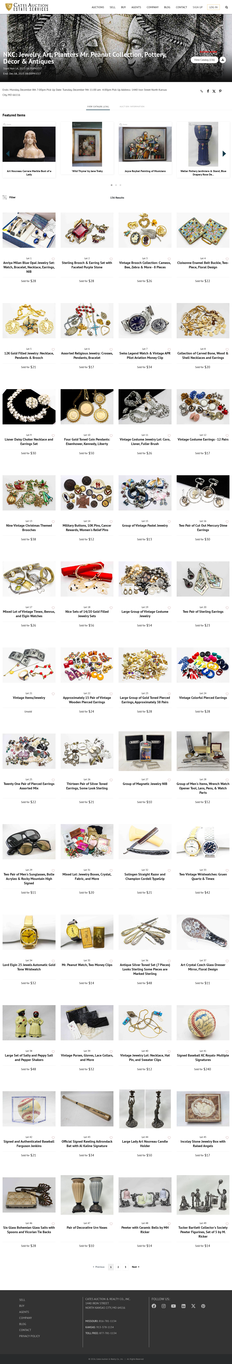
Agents (136, 7)
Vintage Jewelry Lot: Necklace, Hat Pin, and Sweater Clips (145, 1057)
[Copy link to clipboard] (202, 91)
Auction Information (132, 106)
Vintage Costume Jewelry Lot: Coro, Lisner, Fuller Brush (145, 441)
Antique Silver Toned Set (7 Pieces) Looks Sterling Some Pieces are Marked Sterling (145, 969)
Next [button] (224, 154)
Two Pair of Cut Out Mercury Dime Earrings (203, 527)
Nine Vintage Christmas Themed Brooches (29, 527)
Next (134, 1266)
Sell (112, 7)
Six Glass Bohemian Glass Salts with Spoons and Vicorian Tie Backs (29, 1229)
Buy (123, 7)
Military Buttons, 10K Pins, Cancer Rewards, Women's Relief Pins (87, 527)
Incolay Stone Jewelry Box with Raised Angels (203, 1143)
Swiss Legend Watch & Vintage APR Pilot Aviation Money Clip (145, 355)
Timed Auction (18, 47)
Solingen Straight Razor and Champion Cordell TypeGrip (144, 876)
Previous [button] (8, 154)
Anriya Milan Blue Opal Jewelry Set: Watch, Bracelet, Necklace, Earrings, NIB (29, 267)
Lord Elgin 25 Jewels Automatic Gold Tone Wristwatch (29, 967)
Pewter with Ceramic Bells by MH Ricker (145, 1229)
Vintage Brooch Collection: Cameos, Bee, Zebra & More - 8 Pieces (145, 265)
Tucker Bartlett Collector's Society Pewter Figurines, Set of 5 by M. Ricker (203, 1232)
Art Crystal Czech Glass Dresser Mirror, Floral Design (203, 967)
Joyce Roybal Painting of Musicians (145, 171)
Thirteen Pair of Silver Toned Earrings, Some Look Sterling (87, 786)
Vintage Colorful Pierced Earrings (203, 697)
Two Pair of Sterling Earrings (203, 611)
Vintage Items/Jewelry (29, 697)
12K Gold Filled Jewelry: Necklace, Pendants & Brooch (29, 355)
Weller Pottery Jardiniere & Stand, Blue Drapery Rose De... (203, 172)
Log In (213, 7)
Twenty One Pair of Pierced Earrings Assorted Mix (29, 786)
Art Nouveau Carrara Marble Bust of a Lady (29, 172)
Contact (181, 7)
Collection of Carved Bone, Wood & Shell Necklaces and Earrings (202, 355)
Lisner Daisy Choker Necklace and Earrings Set (29, 441)
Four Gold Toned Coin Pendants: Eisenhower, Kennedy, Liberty (87, 441)
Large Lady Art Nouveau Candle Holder (145, 1143)
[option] (29, 150)
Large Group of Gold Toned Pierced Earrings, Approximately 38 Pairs (145, 699)
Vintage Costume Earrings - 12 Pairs (203, 439)
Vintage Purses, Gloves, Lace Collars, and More (87, 1057)
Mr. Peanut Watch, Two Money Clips (87, 965)
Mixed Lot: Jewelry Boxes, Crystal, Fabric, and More (87, 876)
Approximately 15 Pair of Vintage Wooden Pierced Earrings (87, 699)
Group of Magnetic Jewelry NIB (145, 784)
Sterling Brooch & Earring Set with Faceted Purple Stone (87, 265)
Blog (167, 7)
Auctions (98, 7)
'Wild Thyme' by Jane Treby (87, 171)
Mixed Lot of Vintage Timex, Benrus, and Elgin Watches (29, 613)
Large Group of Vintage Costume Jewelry (145, 613)
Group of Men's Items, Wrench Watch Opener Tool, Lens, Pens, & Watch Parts (203, 788)
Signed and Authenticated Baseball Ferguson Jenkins (29, 1143)
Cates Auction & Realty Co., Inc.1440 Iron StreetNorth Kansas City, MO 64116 (107, 1303)
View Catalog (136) (204, 59)
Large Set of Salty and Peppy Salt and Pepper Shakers (29, 1057)
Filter (12, 197)
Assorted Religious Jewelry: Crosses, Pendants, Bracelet (87, 355)
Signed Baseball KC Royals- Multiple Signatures (203, 1057)
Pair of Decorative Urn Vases (87, 1227)
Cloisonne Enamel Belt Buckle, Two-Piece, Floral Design (203, 265)
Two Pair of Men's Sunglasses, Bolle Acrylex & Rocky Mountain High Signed (29, 878)
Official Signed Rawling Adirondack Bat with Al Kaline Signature (87, 1143)
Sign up (198, 7)
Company (153, 7)
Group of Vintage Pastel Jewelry (145, 525)
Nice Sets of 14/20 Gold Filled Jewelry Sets (87, 613)
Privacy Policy (29, 1336)
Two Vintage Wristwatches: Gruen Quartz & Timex (203, 876)
